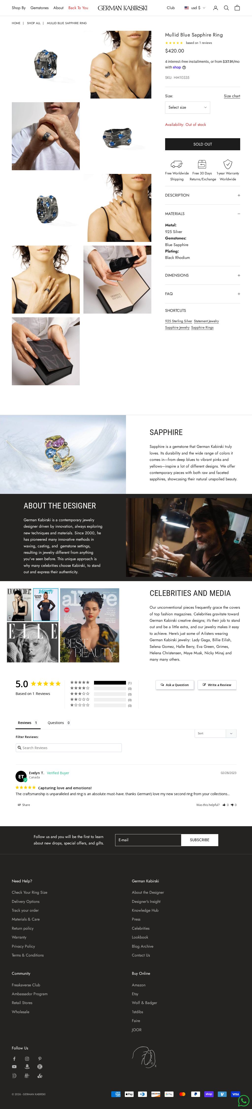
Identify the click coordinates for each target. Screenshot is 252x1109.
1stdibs (137, 1012)
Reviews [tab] (24, 722)
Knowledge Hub (145, 910)
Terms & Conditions (28, 955)
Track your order (25, 910)
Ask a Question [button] (177, 685)
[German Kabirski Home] (159, 1057)
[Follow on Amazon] (27, 1066)
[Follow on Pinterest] (39, 1058)
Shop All (33, 23)
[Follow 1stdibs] (14, 1075)
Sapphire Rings (202, 327)
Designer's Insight (146, 901)
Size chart (232, 96)
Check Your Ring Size (29, 892)
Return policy (22, 928)
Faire (136, 1021)
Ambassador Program (29, 994)
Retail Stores (22, 1003)
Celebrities (140, 928)
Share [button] (25, 805)
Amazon (138, 985)
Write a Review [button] (219, 685)
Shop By (19, 8)
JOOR (137, 1030)
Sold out (202, 144)
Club (171, 8)
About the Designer (148, 892)
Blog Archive (142, 946)
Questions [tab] (56, 722)
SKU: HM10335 (177, 77)
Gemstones (39, 8)
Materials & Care (26, 919)
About (58, 8)
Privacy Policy (23, 946)
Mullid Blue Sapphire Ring (67, 23)
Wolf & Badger (144, 1003)
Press (136, 919)
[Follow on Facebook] (14, 1058)
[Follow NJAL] (27, 1076)
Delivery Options (25, 901)
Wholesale (20, 1012)
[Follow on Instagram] (27, 1058)
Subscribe (199, 840)
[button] (225, 805)
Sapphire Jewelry (177, 327)
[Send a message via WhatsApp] (244, 1101)
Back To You (78, 8)
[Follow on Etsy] (39, 1066)
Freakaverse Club (26, 985)
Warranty (19, 937)
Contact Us (141, 955)
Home (16, 23)
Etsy (135, 994)
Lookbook (140, 937)
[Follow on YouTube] (14, 1066)
